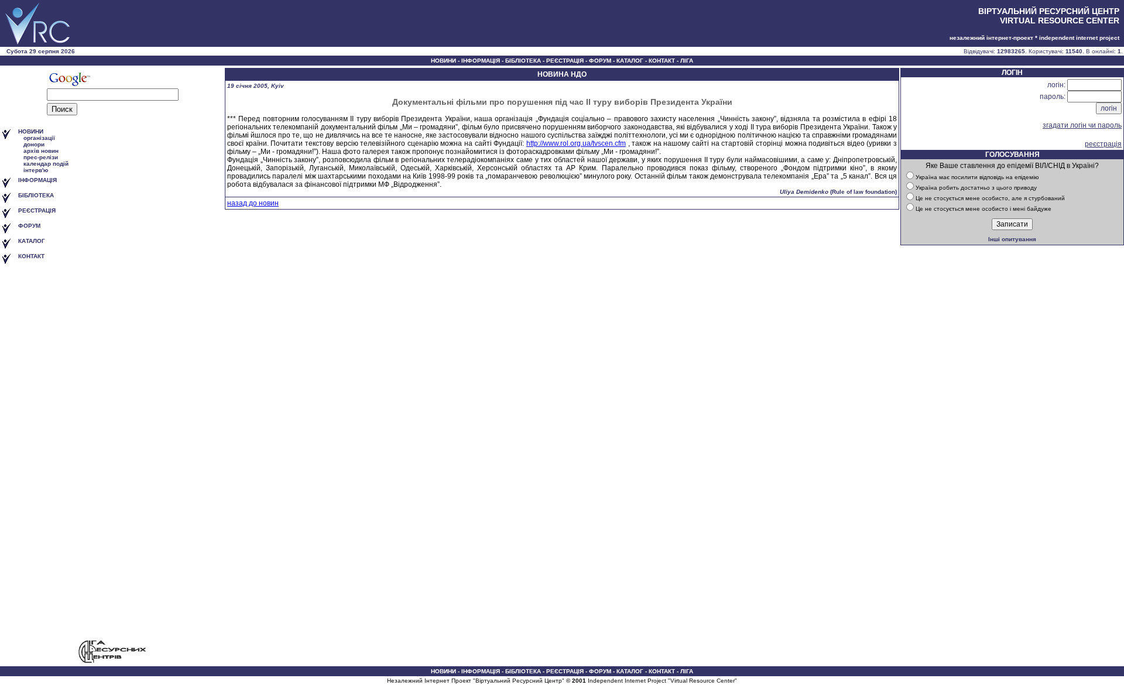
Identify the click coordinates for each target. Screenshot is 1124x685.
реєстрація (1103, 144)
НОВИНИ (443, 60)
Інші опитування (1012, 239)
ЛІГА (686, 60)
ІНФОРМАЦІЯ (480, 60)
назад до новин (253, 203)
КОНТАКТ (662, 60)
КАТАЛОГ (629, 60)
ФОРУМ (600, 60)
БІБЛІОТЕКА (523, 60)
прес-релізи (40, 157)
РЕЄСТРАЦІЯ (565, 60)
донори (33, 144)
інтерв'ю (36, 170)
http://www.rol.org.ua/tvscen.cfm (576, 143)
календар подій (45, 163)
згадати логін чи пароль (1082, 125)
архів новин (41, 151)
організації (39, 138)
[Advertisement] (112, 452)
